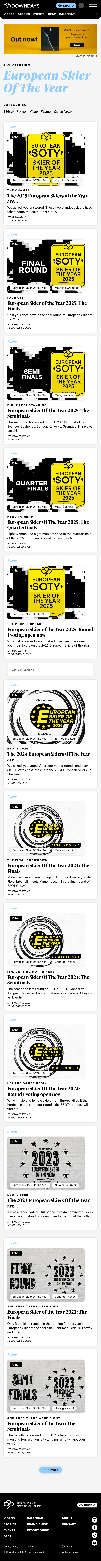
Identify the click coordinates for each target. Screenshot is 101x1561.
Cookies (70, 1546)
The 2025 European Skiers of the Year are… (47, 198)
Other (15, 137)
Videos (9, 14)
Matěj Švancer (64, 395)
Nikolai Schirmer (65, 1185)
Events (38, 14)
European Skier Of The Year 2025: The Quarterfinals (48, 525)
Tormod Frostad (65, 738)
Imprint (30, 1546)
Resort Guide (38, 1530)
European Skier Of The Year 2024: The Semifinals (48, 980)
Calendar (67, 14)
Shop (67, 6)
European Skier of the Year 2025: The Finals (47, 306)
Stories (24, 14)
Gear (52, 14)
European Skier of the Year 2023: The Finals (47, 1314)
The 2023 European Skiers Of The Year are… (48, 1203)
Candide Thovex (65, 962)
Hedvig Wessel (64, 1408)
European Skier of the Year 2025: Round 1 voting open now (50, 632)
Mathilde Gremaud (67, 180)
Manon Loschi (64, 850)
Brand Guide (37, 1524)
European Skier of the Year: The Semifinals (41, 1426)
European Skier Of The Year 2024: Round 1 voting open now (43, 1091)
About (67, 1518)
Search (81, 5)
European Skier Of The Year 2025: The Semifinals (48, 413)
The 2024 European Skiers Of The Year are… (48, 757)
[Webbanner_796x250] (50, 39)
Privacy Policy (11, 1546)
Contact (69, 1524)
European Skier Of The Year (30, 180)
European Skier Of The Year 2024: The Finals (48, 868)
